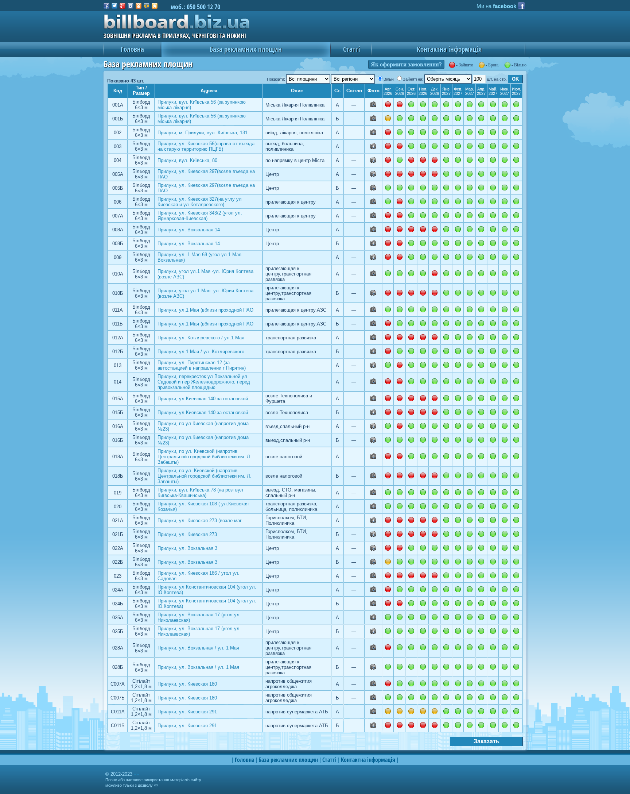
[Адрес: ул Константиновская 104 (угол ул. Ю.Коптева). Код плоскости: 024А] (373, 590)
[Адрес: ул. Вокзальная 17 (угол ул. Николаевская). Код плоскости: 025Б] (373, 632)
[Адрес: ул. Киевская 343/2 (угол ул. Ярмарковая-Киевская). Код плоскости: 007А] (373, 216)
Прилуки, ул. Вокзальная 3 (187, 548)
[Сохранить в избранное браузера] (155, 6)
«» (136, 774)
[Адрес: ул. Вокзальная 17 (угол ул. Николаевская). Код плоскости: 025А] (373, 618)
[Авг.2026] (388, 187)
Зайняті (410, 79)
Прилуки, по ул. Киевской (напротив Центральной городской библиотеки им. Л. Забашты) (205, 456)
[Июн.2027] (505, 104)
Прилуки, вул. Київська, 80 (187, 160)
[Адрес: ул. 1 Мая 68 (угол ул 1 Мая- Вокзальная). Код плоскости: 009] (373, 258)
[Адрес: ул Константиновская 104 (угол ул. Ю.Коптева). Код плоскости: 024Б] (373, 604)
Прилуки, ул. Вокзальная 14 (189, 229)
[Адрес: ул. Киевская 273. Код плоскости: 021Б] (373, 535)
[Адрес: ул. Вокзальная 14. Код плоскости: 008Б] (373, 244)
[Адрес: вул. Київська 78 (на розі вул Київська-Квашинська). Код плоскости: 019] (373, 493)
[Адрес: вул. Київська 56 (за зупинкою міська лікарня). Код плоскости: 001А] (373, 105)
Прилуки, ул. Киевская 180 (187, 684)
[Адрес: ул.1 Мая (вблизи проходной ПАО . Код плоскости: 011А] (373, 310)
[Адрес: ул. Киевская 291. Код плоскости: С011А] (373, 712)
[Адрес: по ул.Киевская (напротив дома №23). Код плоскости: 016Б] (373, 441)
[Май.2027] (493, 104)
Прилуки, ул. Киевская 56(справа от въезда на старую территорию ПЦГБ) (206, 146)
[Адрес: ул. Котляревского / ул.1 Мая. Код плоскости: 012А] (373, 338)
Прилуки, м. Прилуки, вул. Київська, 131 (203, 132)
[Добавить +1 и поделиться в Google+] (122, 6)
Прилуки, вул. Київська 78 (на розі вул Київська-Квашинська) (200, 492)
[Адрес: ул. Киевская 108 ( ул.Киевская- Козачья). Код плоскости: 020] (373, 507)
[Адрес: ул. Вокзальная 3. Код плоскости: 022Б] (373, 563)
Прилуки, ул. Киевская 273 (187, 534)
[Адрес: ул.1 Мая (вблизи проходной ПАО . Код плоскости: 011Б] (373, 324)
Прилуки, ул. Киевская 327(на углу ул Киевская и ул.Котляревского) (200, 201)
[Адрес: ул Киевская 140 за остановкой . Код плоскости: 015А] (373, 399)
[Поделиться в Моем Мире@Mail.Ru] (146, 6)
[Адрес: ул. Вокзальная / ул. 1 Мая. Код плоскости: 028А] (373, 648)
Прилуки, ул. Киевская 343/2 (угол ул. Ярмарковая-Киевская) (200, 215)
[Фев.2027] (458, 104)
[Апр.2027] (481, 104)
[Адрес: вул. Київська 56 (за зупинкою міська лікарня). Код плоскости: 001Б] (373, 119)
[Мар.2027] (469, 104)
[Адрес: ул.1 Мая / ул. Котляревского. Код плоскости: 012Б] (373, 352)
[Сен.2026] (399, 118)
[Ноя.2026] (423, 104)
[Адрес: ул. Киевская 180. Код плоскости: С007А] (373, 684)
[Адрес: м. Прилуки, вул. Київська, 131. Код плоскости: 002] (373, 133)
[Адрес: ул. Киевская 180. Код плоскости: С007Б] (373, 698)
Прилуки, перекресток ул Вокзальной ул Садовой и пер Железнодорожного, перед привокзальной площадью (204, 382)
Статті (351, 49)
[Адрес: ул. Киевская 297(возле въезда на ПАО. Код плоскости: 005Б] (373, 189)
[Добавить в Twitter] (114, 6)
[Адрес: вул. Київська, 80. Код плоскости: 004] (373, 161)
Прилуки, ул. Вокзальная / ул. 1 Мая (198, 648)
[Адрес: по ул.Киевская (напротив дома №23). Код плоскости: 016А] (373, 427)
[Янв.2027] (446, 104)
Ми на (496, 6)
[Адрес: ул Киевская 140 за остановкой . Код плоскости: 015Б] (373, 413)
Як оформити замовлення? (406, 64)
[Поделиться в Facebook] (106, 6)
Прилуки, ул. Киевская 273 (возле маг (200, 520)
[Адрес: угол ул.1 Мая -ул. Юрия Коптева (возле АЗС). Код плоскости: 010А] (373, 274)
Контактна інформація (449, 49)
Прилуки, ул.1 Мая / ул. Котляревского (201, 351)
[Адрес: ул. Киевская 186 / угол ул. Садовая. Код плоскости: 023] (373, 576)
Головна (132, 49)
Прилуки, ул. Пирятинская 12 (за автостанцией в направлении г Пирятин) (202, 365)
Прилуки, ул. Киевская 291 (187, 711)
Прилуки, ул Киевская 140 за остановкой (203, 398)
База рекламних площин (246, 49)
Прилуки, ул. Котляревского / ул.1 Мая (201, 337)
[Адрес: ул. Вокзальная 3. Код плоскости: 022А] (373, 549)
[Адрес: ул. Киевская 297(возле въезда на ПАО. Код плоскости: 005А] (373, 175)
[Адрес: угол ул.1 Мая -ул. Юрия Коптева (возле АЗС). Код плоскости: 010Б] (373, 294)
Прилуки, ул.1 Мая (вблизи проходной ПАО (205, 310)
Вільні (389, 79)
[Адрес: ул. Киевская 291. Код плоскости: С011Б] (373, 726)
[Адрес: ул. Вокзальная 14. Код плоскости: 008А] (373, 230)
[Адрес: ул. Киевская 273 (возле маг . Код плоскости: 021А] (373, 521)
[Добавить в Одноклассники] (138, 6)
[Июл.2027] (516, 104)
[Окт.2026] (411, 104)
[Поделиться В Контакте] (130, 6)
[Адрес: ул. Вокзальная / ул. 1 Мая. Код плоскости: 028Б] (373, 668)
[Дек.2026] (435, 104)
